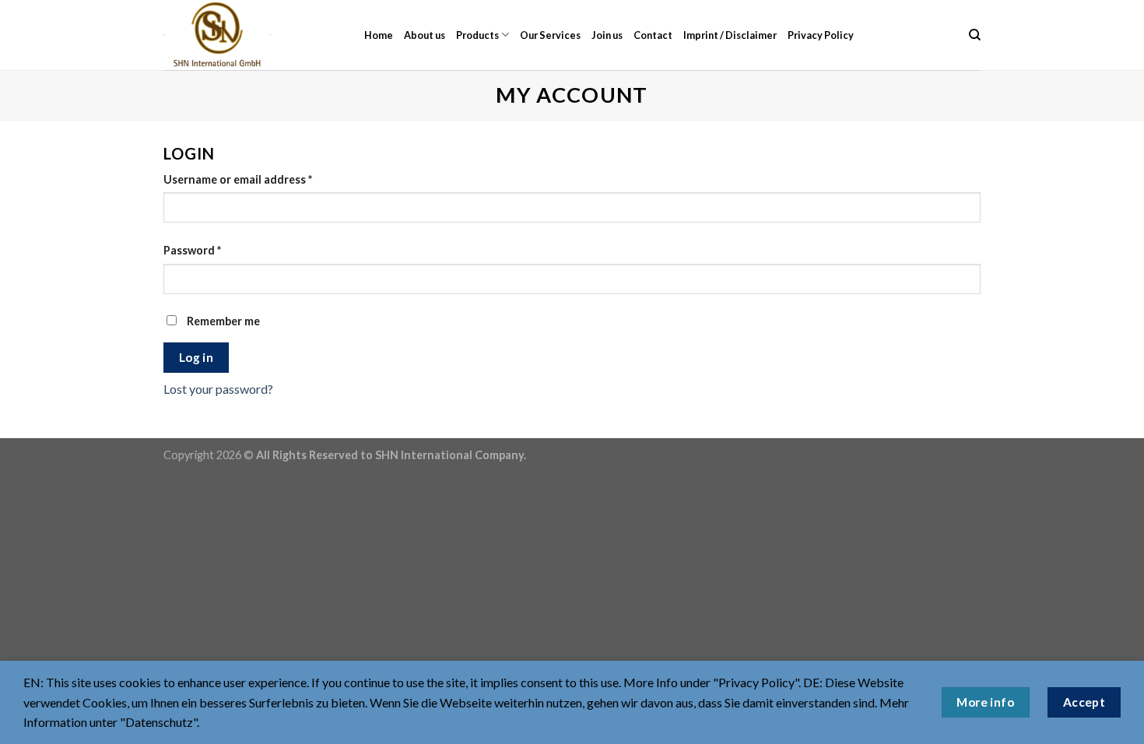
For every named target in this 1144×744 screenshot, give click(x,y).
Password (192, 250)
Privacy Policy (821, 35)
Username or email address (237, 179)
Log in (196, 357)
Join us (607, 35)
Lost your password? (218, 388)
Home (378, 35)
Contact (652, 35)
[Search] (975, 35)
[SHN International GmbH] (252, 35)
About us (424, 35)
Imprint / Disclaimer (730, 35)
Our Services (550, 35)
